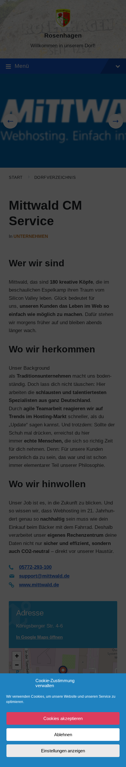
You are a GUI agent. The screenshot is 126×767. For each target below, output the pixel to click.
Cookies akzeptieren (63, 718)
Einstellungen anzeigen (63, 750)
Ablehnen (63, 734)
